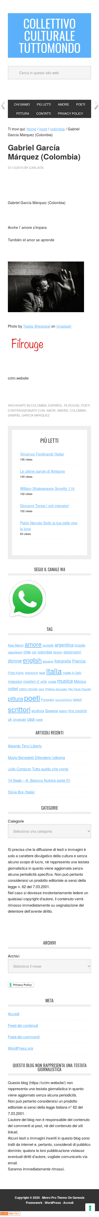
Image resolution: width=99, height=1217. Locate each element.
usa (31, 718)
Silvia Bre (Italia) (21, 791)
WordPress (53, 1202)
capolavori (15, 652)
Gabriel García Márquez (29, 415)
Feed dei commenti (24, 1036)
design (57, 652)
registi (77, 699)
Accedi (13, 1013)
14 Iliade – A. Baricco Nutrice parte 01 (39, 780)
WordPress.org (20, 1048)
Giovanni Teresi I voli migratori (44, 505)
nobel (13, 688)
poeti (85, 405)
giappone (31, 672)
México (80, 681)
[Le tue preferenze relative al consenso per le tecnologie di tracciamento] (90, 1208)
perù (41, 689)
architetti (48, 645)
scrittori (19, 709)
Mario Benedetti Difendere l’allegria (36, 757)
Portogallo (47, 699)
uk (10, 719)
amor (51, 410)
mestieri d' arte (35, 681)
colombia (39, 405)
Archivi (13, 956)
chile (27, 651)
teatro (63, 710)
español (55, 405)
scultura (37, 710)
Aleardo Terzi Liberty (25, 745)
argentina (64, 645)
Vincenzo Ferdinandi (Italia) (42, 453)
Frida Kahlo (16, 672)
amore (62, 410)
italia (54, 670)
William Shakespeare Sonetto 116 (47, 488)
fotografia (62, 661)
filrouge (71, 405)
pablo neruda (28, 689)
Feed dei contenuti (23, 1025)
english (32, 660)
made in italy (72, 672)
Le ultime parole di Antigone (42, 471)
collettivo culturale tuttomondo (49, 35)
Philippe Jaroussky (56, 689)
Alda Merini (16, 645)
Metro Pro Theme (54, 1197)
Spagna (51, 710)
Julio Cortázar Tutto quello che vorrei (38, 768)
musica (65, 680)
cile (34, 652)
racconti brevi (63, 699)
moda (52, 681)
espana (48, 661)
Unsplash (63, 326)
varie (39, 719)
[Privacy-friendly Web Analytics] (10, 1213)
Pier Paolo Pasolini (79, 689)
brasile (80, 645)
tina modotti (77, 710)
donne (15, 660)
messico (15, 681)
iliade (42, 673)
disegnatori (72, 651)
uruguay (19, 719)
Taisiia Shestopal (36, 326)
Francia (79, 661)
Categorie (16, 821)
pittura (15, 698)
